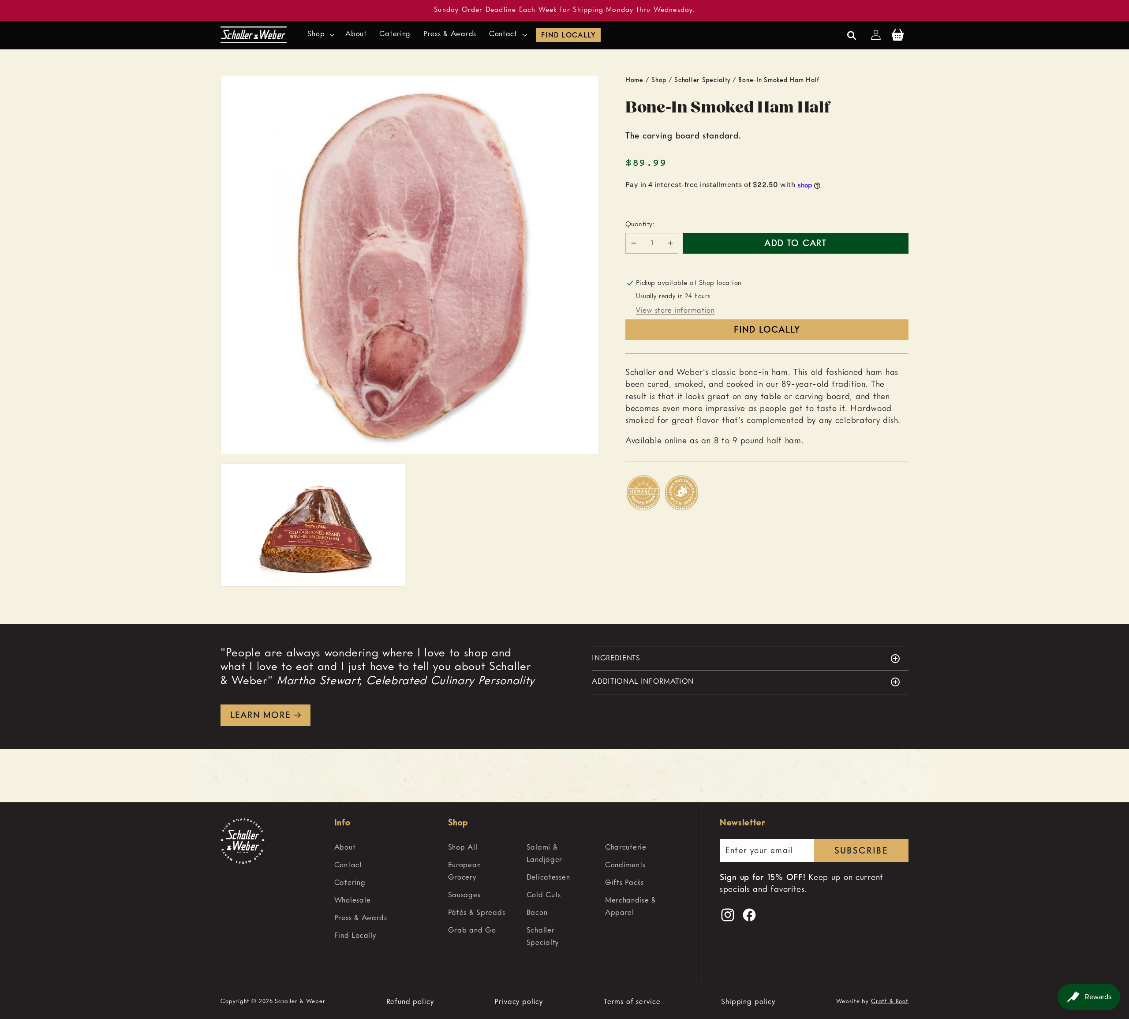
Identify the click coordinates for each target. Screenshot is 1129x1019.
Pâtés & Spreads (476, 913)
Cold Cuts (544, 895)
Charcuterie (626, 847)
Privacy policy (518, 1002)
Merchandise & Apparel (630, 907)
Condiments (625, 865)
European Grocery (464, 871)
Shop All (463, 847)
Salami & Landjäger (544, 854)
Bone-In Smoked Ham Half (778, 80)
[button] (320, 35)
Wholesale (352, 900)
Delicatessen (548, 877)
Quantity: (639, 224)
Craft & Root (889, 1001)
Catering (350, 883)
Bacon (537, 913)
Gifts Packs (624, 883)
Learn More (260, 716)
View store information (675, 311)
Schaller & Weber (300, 1001)
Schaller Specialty (702, 80)
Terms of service (632, 1002)
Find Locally (568, 35)
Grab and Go (472, 930)
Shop (658, 80)
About (345, 847)
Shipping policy (748, 1002)
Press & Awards (360, 918)
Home (634, 80)
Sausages (464, 895)
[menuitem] (387, 848)
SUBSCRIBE (861, 851)
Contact (348, 865)
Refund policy (410, 1002)
